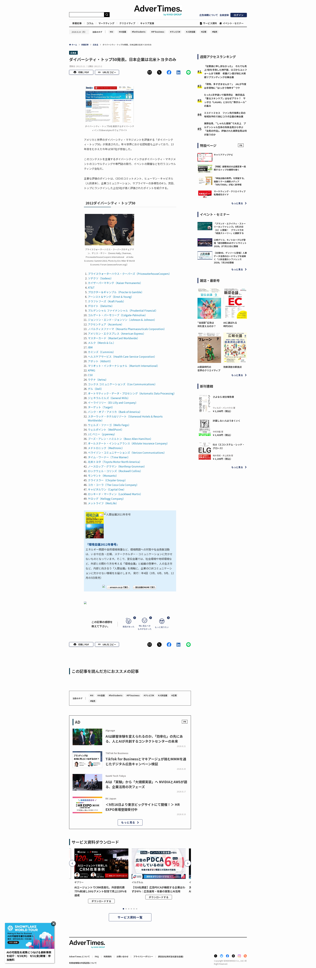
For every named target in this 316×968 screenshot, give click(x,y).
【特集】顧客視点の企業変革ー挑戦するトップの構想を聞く (230, 168)
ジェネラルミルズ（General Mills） (109, 398)
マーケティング (106, 23)
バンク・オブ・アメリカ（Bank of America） (115, 412)
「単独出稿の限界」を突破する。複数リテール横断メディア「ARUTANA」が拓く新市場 (230, 181)
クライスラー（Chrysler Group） (107, 480)
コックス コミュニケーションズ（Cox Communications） (122, 384)
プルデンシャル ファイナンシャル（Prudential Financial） (123, 310)
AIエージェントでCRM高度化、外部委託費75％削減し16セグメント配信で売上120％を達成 (100, 891)
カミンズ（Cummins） (101, 352)
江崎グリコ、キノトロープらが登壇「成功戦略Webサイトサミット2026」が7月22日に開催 (230, 243)
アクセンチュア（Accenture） (106, 324)
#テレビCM (175, 31)
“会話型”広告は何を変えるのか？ (207, 324)
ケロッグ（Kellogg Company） (106, 499)
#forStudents (138, 31)
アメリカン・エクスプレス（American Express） (117, 333)
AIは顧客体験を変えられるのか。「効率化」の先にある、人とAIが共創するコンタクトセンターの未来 (144, 739)
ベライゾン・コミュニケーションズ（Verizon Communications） (127, 452)
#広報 (203, 31)
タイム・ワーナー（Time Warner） (109, 457)
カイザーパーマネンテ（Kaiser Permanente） (115, 283)
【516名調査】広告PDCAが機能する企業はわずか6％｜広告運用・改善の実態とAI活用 (158, 889)
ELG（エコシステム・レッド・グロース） (229, 446)
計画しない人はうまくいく (226, 420)
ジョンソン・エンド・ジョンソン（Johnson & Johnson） (122, 320)
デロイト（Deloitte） (101, 306)
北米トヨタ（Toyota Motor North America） (115, 462)
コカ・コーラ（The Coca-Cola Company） (113, 485)
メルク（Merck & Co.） (102, 343)
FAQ (97, 956)
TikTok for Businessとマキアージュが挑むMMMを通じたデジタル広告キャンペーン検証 (145, 761)
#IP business (157, 31)
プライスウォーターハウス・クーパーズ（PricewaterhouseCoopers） (129, 274)
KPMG (91, 370)
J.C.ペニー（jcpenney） (102, 434)
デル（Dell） (95, 389)
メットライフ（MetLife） (103, 503)
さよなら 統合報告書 (223, 396)
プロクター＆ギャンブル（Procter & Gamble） (116, 292)
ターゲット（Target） (101, 407)
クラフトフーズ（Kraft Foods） (107, 301)
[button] (149, 72)
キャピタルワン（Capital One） (107, 489)
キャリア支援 (147, 23)
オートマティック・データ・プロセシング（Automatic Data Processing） (132, 393)
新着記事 (77, 23)
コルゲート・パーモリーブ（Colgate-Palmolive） (117, 315)
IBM (90, 347)
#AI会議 (122, 31)
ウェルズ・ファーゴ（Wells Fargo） (109, 425)
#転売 (214, 31)
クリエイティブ (127, 23)
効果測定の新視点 (232, 366)
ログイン (239, 15)
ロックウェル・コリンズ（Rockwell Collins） (115, 471)
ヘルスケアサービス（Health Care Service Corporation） (122, 356)
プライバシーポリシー (143, 956)
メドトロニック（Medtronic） (106, 448)
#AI (111, 31)
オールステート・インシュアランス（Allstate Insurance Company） (128, 443)
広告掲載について (208, 15)
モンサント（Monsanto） (103, 476)
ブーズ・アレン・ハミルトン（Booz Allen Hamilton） (120, 439)
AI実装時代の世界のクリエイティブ (209, 368)
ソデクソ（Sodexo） (100, 278)
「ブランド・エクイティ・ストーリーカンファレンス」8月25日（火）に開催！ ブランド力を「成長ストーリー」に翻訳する (230, 228)
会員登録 (224, 15)
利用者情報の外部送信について (83, 962)
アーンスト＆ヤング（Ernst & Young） (110, 297)
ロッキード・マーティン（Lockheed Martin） (115, 494)
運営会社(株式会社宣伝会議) (170, 956)
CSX (90, 375)
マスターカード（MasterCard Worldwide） (114, 338)
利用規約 (108, 956)
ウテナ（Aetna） (98, 379)
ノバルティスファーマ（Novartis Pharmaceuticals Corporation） (127, 329)
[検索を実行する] (107, 14)
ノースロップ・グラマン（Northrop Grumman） (117, 466)
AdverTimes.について (79, 956)
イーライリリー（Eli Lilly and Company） (113, 402)
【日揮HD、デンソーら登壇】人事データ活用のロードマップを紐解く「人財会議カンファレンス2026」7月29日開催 (230, 257)
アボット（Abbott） (100, 361)
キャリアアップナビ (223, 154)
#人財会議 (190, 31)
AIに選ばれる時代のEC (230, 324)
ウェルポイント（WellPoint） (106, 429)
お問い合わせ (122, 956)
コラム (90, 23)
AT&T (91, 287)
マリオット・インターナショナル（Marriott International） (123, 366)
